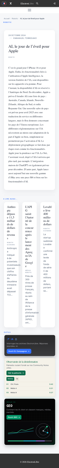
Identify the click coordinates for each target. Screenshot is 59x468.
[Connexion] (54, 3)
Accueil (7, 18)
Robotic (15, 18)
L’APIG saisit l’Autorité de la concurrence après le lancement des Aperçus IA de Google (29, 236)
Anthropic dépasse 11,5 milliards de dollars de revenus (11, 222)
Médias (28, 270)
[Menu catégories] (29, 10)
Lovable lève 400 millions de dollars (47, 215)
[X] (10, 3)
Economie (11, 244)
